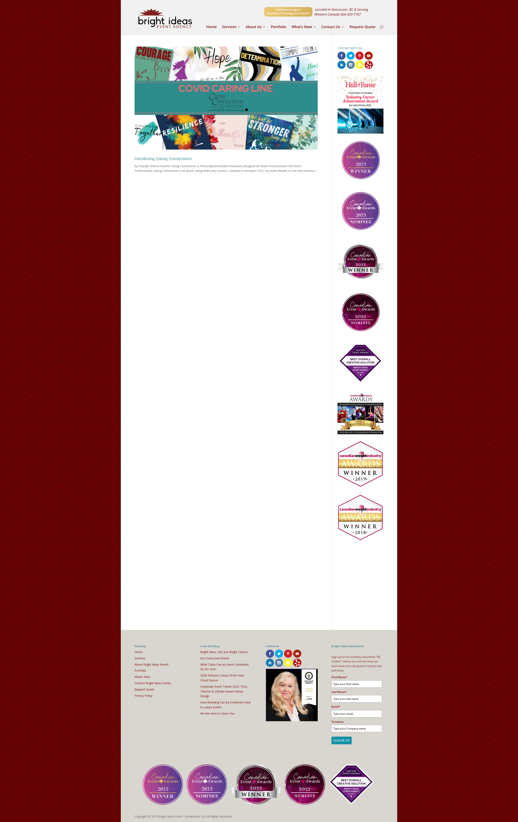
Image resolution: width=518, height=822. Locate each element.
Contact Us (330, 27)
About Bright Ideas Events (152, 664)
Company (337, 721)
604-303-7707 (351, 14)
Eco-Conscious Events (214, 658)
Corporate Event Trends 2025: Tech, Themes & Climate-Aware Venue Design (224, 691)
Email (335, 706)
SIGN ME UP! (341, 740)
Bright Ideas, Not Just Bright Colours (224, 652)
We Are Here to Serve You (217, 713)
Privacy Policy (143, 696)
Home (211, 27)
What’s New (302, 27)
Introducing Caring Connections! (163, 158)
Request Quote (362, 27)
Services (229, 27)
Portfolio (278, 27)
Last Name (339, 692)
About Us (254, 27)
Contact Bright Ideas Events (153, 683)
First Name (339, 677)
